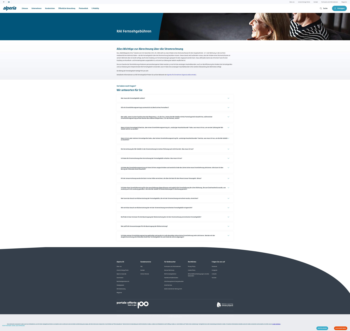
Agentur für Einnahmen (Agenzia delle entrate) (181, 75)
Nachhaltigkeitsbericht (123, 281)
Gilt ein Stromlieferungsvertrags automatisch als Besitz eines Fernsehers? (145, 107)
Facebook (214, 266)
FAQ (141, 266)
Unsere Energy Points (304, 2)
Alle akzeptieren (340, 328)
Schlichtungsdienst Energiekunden (174, 281)
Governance (120, 277)
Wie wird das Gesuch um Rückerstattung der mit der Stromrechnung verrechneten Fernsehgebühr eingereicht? (156, 208)
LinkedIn (214, 274)
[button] (175, 98)
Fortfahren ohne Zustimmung (13, 325)
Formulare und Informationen (329, 2)
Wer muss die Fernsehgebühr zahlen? (133, 98)
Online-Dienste (144, 274)
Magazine (344, 2)
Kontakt (316, 2)
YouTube (214, 277)
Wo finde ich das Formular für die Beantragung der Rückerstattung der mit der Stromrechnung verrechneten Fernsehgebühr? (161, 217)
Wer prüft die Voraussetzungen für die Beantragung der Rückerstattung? (144, 226)
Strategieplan (120, 285)
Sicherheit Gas (168, 285)
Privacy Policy (191, 266)
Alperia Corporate (121, 274)
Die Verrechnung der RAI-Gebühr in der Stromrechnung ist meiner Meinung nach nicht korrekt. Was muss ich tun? (157, 149)
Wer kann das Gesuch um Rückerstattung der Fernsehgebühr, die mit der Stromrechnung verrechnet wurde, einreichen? (159, 198)
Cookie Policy (191, 270)
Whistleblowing (121, 289)
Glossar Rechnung (169, 270)
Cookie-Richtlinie (276, 324)
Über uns (291, 2)
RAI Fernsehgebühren (170, 274)
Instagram (214, 270)
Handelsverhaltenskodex (171, 277)
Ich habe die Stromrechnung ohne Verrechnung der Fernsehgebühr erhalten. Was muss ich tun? (151, 158)
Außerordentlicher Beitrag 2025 (173, 289)
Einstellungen (322, 328)
